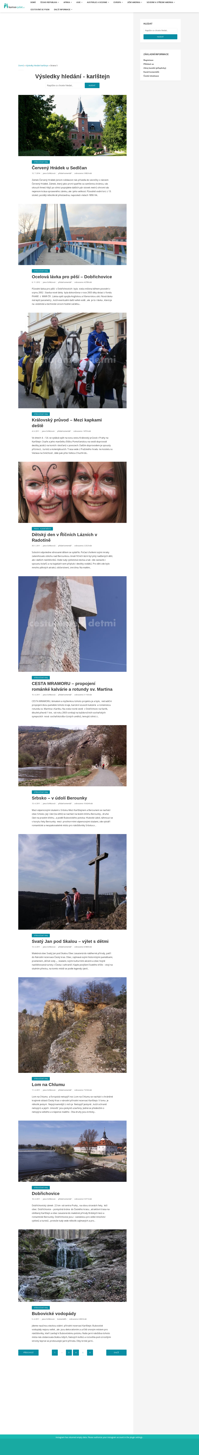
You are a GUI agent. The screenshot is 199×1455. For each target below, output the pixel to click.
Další (116, 1352)
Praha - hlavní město (42, 529)
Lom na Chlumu (48, 1084)
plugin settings (136, 1437)
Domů (21, 65)
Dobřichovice (46, 1193)
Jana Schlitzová (49, 173)
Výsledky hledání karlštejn (37, 65)
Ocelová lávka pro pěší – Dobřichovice (72, 276)
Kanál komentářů (151, 72)
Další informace (62, 10)
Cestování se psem (39, 10)
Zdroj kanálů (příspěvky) (154, 68)
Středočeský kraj (41, 162)
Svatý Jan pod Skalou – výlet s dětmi (70, 941)
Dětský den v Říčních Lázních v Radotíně (64, 537)
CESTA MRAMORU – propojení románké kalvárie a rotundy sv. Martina (72, 686)
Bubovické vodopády (54, 1313)
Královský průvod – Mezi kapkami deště (67, 423)
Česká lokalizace (151, 76)
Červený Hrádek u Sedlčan (59, 167)
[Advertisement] (72, 38)
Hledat (92, 85)
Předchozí (28, 1352)
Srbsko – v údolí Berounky (59, 798)
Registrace (148, 60)
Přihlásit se (148, 64)
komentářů (61, 1319)
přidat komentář (64, 173)
